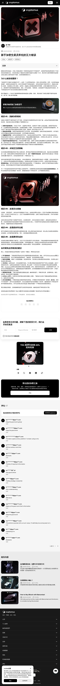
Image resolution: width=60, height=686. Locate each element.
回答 (7, 424)
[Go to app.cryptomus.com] (12, 2)
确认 (10, 680)
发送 (50, 330)
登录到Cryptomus (50, 413)
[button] (30, 65)
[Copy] (41, 373)
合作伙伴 (24, 680)
